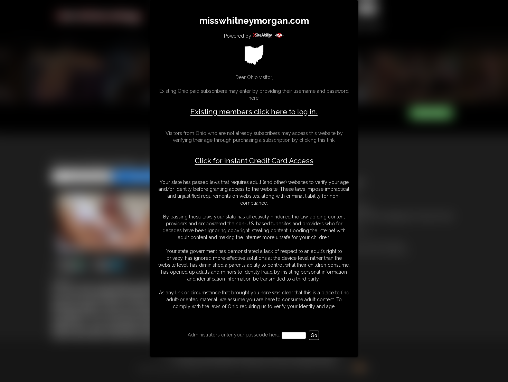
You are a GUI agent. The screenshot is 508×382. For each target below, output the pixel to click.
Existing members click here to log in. (254, 111)
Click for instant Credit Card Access (254, 160)
